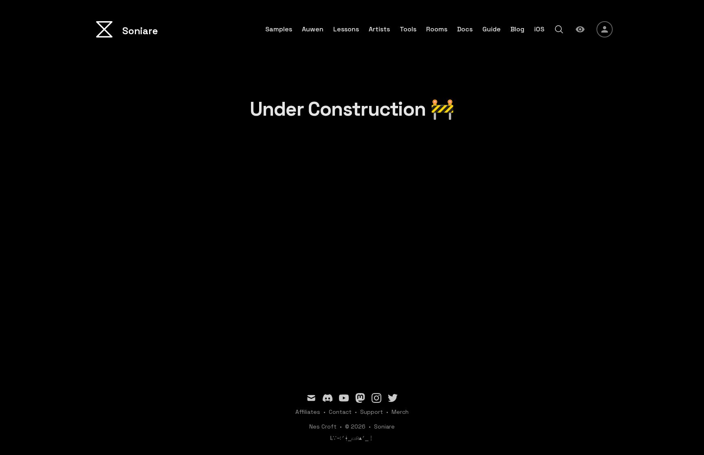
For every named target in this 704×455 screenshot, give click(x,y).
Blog (517, 29)
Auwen (312, 29)
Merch (400, 411)
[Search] (559, 29)
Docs (465, 29)
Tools (408, 29)
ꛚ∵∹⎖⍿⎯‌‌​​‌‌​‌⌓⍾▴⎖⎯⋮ (352, 438)
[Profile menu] (604, 29)
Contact (340, 411)
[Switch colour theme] (580, 29)
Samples (278, 29)
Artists (379, 29)
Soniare (384, 426)
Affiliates (307, 411)
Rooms (436, 29)
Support (371, 411)
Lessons (346, 29)
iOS (539, 29)
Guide (491, 29)
